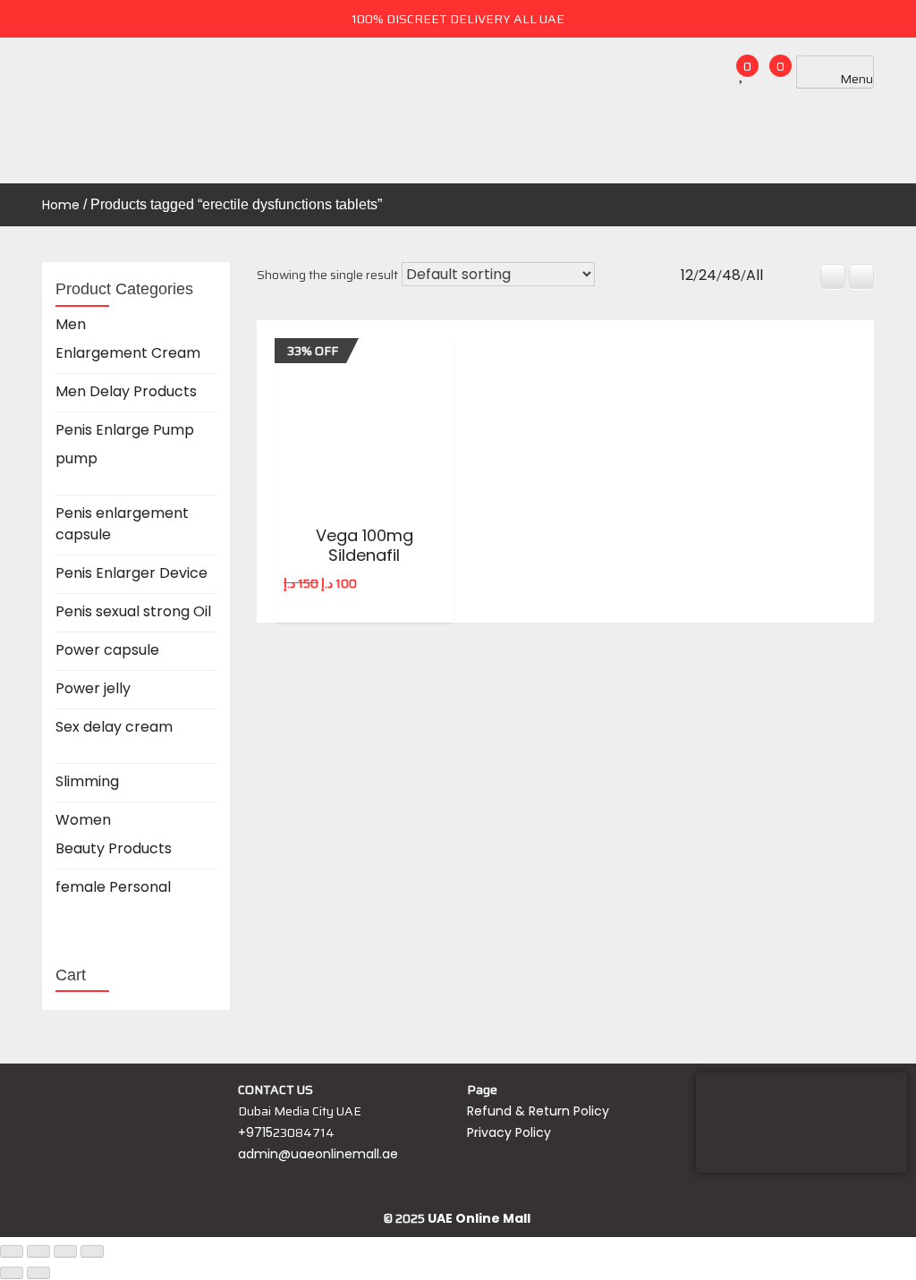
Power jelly (93, 688)
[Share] (65, 1251)
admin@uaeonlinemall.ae (318, 1154)
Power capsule (107, 650)
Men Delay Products (126, 391)
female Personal (113, 887)
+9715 (255, 1132)
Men (70, 324)
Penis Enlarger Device (131, 573)
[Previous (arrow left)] (11, 1273)
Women (83, 820)
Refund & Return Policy (538, 1111)
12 (687, 275)
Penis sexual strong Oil (133, 611)
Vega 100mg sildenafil (364, 545)
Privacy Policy (509, 1132)
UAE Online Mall (479, 1218)
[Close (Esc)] (92, 1251)
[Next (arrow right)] (38, 1273)
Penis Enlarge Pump (124, 430)
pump (76, 458)
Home (61, 205)
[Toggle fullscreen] (38, 1251)
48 (731, 275)
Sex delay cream (114, 726)
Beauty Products (113, 848)
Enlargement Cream (127, 353)
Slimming (87, 781)
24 (708, 275)
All (754, 275)
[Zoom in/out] (11, 1251)
